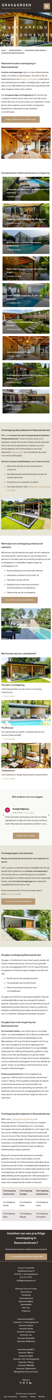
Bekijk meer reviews (26, 836)
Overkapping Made (25, 1204)
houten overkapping (29, 79)
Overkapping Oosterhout (9, 1192)
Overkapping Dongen (26, 1192)
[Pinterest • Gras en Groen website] (21, 1383)
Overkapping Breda (9, 1204)
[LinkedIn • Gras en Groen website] (31, 1383)
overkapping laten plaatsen (23, 1119)
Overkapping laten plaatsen (35, 50)
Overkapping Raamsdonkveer (12, 53)
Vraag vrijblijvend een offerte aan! (20, 119)
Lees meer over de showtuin (18, 901)
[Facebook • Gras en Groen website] (27, 1383)
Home (3, 50)
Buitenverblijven (15, 50)
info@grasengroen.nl (26, 1281)
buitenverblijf (17, 452)
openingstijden (13, 894)
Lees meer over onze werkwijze (19, 600)
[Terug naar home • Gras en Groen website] (16, 6)
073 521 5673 (26, 1277)
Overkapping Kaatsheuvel (42, 1192)
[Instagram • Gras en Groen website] (24, 1383)
